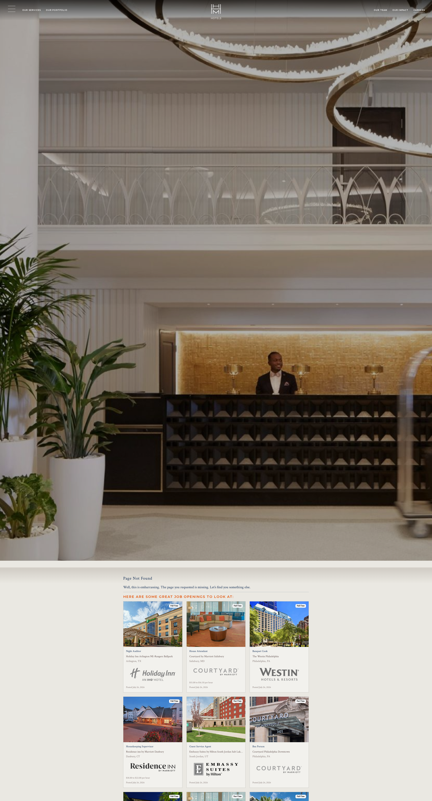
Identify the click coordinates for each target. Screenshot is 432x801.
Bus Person (258, 746)
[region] (11, 9)
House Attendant (198, 651)
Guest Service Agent (200, 746)
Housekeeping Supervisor (139, 746)
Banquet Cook (260, 651)
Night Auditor (133, 651)
